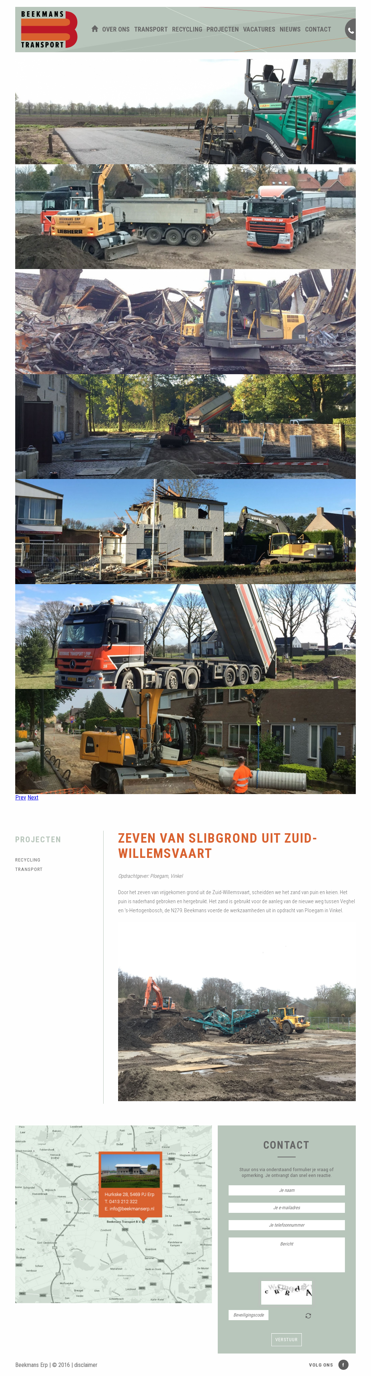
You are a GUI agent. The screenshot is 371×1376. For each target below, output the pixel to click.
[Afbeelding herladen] (308, 1316)
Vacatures (259, 29)
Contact (318, 29)
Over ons (116, 29)
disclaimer (85, 1364)
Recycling (187, 29)
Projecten (223, 29)
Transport (151, 29)
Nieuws (290, 29)
